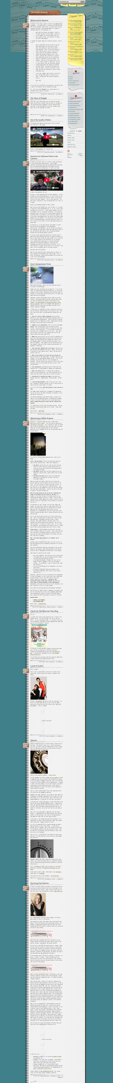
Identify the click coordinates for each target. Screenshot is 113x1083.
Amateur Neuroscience (75, 101)
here (55, 86)
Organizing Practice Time (76, 109)
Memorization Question (39, 20)
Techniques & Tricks (50, 414)
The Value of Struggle (38, 98)
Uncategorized (51, 115)
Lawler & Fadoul (36, 666)
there (33, 196)
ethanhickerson (42, 603)
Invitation (72, 82)
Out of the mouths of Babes (40, 120)
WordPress (69, 157)
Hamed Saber (41, 411)
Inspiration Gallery (49, 152)
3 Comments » (60, 879)
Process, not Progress (39, 599)
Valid (70, 154)
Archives (81, 5)
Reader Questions (74, 115)
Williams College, (56, 1056)
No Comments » (59, 152)
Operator (33, 740)
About (72, 5)
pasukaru (42, 873)
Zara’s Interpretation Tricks (40, 264)
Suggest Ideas (70, 137)
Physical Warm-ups (74, 113)
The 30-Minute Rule (38, 601)
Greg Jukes (46, 801)
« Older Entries (34, 1081)
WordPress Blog (71, 144)
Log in (68, 153)
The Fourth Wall (55, 876)
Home (64, 5)
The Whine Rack (74, 121)
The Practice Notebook (39, 12)
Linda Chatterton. (58, 891)
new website (39, 701)
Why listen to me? (74, 84)
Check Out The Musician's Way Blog (44, 611)
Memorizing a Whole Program (41, 418)
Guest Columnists (50, 661)
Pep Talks (72, 111)
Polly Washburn (40, 149)
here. (34, 408)
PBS (54, 253)
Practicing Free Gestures (39, 883)
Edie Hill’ (39, 924)
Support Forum (70, 139)
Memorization (73, 107)
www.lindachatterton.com (47, 1071)
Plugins (69, 135)
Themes (69, 142)
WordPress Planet (71, 146)
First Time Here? (74, 80)
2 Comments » (60, 115)
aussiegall (58, 872)
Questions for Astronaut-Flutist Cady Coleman (76, 33)
